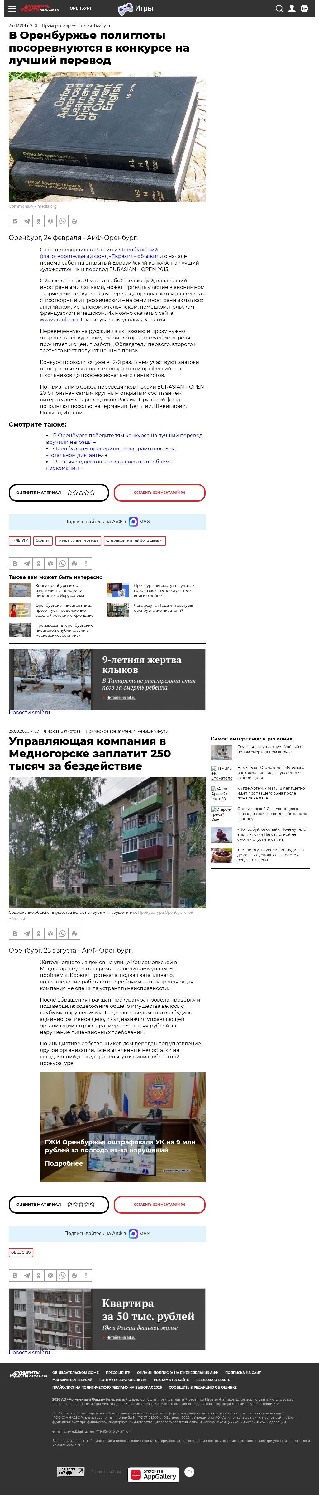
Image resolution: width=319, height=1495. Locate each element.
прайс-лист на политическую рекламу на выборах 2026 (107, 1387)
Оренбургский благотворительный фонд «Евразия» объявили (101, 253)
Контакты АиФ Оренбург (123, 1380)
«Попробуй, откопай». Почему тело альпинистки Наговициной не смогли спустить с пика (271, 834)
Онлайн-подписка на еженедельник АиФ (177, 1373)
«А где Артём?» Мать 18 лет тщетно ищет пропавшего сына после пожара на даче (271, 793)
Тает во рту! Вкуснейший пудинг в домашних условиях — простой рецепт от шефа (270, 855)
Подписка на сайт (243, 1373)
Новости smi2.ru (29, 712)
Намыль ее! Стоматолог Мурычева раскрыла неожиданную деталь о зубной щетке (270, 772)
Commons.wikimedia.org (33, 206)
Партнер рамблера (106, 1471)
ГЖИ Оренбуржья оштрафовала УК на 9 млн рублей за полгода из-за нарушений (120, 1146)
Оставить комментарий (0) (159, 493)
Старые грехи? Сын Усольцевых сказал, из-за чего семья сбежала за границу (272, 813)
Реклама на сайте (171, 1380)
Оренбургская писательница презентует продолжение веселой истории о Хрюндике (64, 610)
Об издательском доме (75, 1373)
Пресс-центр (118, 1373)
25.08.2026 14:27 (24, 731)
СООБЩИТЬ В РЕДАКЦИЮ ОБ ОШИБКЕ (203, 1387)
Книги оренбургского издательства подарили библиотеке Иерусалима (60, 590)
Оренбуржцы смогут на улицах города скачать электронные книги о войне (164, 590)
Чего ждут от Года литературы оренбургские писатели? (163, 608)
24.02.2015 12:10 (23, 25)
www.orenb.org (59, 320)
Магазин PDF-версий (72, 1380)
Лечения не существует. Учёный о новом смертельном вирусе (269, 749)
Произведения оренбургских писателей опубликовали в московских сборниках (64, 630)
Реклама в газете (213, 1380)
